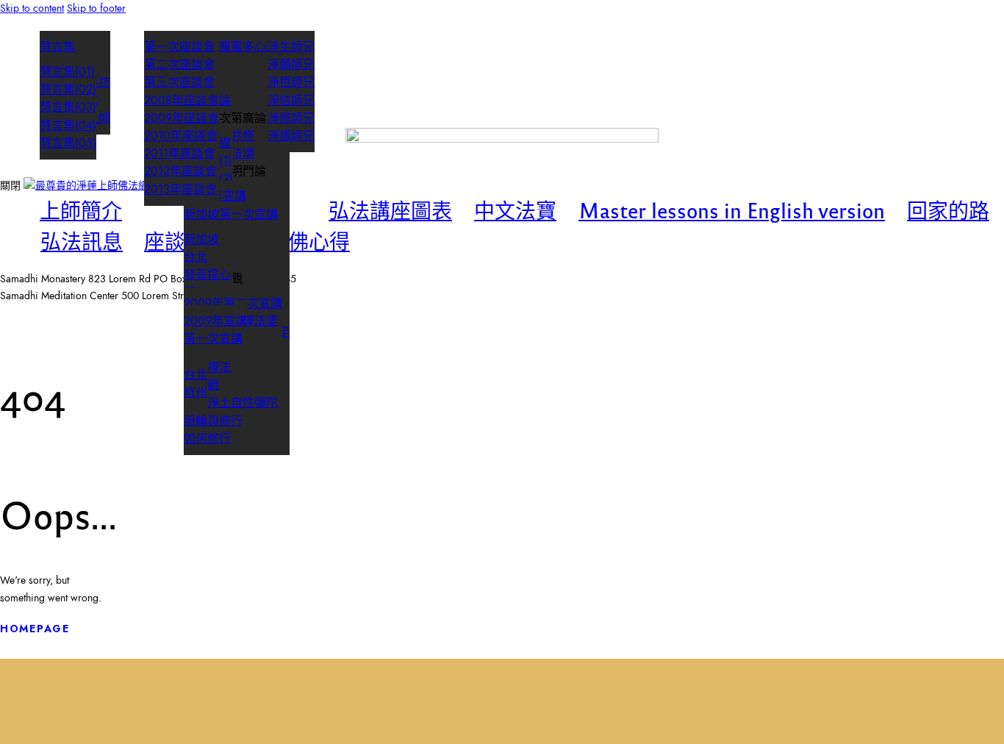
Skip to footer (96, 8)
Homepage (35, 628)
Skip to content (32, 8)
